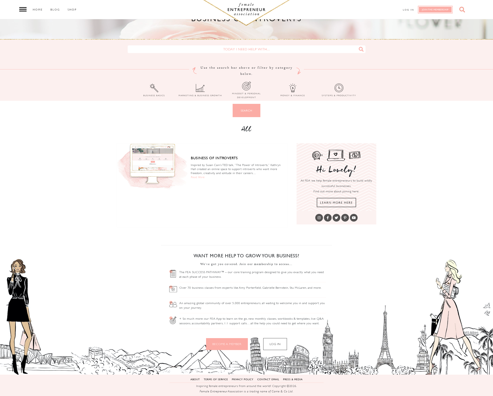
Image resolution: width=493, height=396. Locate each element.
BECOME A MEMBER (226, 344)
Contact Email (268, 379)
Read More (198, 177)
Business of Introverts (214, 158)
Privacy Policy (242, 379)
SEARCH (246, 110)
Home (38, 9)
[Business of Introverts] (152, 167)
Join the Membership (435, 9)
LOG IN (275, 344)
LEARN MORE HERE (336, 202)
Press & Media (293, 379)
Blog (55, 9)
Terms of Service (216, 379)
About (195, 379)
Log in (408, 9)
